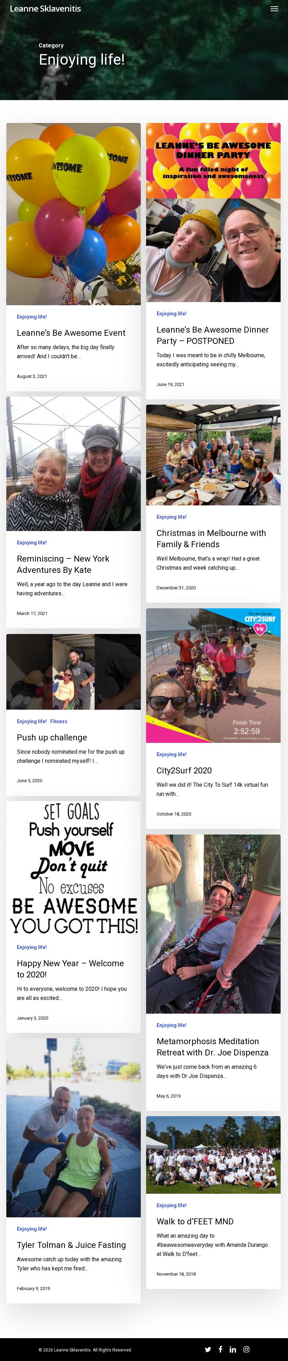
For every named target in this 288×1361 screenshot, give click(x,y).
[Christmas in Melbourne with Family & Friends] (213, 504)
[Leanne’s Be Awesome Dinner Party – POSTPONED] (213, 261)
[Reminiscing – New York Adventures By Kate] (73, 512)
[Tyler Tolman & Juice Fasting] (73, 1170)
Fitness (58, 721)
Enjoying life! (32, 317)
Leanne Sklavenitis (45, 8)
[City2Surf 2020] (213, 718)
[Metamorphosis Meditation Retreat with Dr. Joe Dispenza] (213, 973)
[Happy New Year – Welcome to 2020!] (73, 917)
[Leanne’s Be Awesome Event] (73, 257)
